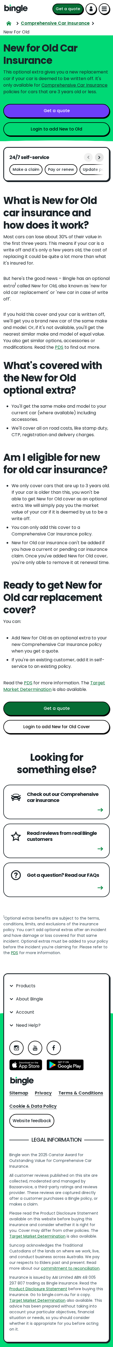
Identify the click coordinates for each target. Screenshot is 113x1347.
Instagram (16, 1048)
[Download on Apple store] (25, 1065)
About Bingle (29, 999)
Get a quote (68, 9)
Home (16, 8)
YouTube (35, 1048)
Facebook (54, 1048)
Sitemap (18, 1093)
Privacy (43, 1093)
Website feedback (32, 1121)
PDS (59, 347)
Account (25, 1012)
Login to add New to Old (56, 129)
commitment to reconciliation (70, 1268)
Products (25, 986)
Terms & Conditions (80, 1093)
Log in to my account (91, 8)
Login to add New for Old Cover (56, 727)
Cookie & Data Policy (33, 1106)
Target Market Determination (37, 1236)
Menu (104, 8)
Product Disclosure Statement (38, 1289)
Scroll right (99, 157)
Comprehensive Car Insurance (74, 85)
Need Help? (28, 1025)
